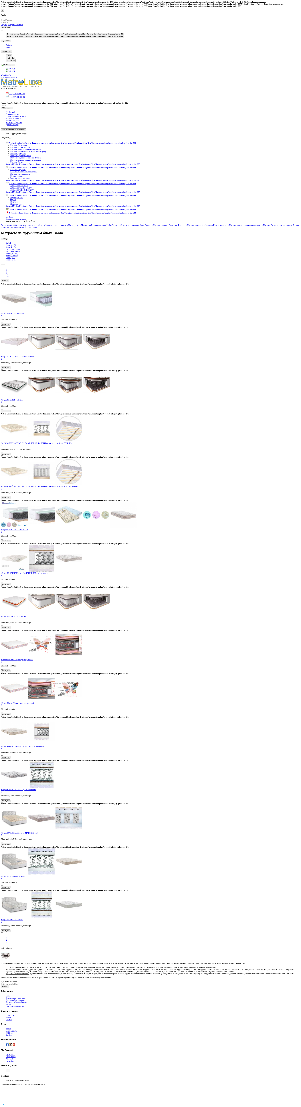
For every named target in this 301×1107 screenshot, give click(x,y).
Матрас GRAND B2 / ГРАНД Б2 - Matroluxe (18, 790)
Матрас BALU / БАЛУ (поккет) (13, 313)
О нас (8, 996)
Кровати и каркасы (13, 118)
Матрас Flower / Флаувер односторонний (17, 703)
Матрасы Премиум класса (20, 156)
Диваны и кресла (12, 120)
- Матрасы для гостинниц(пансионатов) (243, 225)
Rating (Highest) (12, 253)
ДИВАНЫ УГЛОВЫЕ (19, 186)
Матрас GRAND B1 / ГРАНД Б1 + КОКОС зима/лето (22, 746)
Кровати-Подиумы (18, 170)
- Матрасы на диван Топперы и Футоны (167, 225)
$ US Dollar (10, 58)
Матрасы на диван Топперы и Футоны (25, 158)
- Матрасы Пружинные (68, 225)
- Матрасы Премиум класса (214, 225)
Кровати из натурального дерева (23, 172)
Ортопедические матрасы (16, 116)
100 (7, 276)
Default (8, 243)
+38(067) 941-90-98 (17, 97)
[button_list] (2, 264)
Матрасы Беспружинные (20, 147)
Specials (9, 1035)
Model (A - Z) (11, 258)
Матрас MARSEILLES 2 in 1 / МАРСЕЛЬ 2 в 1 (19, 833)
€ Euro (9, 55)
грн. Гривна (11, 60)
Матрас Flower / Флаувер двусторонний (17, 660)
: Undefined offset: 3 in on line (65, 34)
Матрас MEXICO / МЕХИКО (13, 876)
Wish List (9, 1059)
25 (7, 270)
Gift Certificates (11, 1031)
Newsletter (10, 1061)
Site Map (9, 1020)
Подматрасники (16, 198)
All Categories (11, 112)
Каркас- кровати (17, 176)
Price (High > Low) (13, 251)
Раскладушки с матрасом (20, 178)
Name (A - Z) (11, 245)
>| (6, 944)
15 (7, 268)
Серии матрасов (12, 114)
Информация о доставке (15, 998)
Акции (8, 1004)
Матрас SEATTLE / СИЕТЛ (12, 400)
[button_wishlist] (2, 322)
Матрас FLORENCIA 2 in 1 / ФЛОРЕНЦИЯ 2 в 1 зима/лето (24, 573)
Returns (8, 1017)
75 (7, 274)
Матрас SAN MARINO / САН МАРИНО (17, 357)
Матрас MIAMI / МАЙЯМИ (12, 920)
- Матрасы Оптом (268, 225)
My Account (10, 1055)
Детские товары (12, 125)
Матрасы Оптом (16, 162)
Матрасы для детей (18, 154)
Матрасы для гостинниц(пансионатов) (25, 160)
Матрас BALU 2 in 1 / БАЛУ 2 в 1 (14, 530)
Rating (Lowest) (12, 256)
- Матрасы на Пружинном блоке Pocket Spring (98, 225)
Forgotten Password (15, 25)
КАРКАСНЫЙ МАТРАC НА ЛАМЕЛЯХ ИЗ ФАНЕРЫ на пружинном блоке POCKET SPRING (40, 486)
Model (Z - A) (11, 260)
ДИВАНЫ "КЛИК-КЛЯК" (21, 188)
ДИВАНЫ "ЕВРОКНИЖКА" (22, 190)
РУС (13, 69)
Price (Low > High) (13, 249)
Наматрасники (16, 204)
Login (8, 47)
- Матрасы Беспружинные (46, 225)
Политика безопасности (15, 1000)
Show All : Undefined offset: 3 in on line (73, 164)
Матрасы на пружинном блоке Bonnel (25, 149)
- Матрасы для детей (194, 225)
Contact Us (10, 1015)
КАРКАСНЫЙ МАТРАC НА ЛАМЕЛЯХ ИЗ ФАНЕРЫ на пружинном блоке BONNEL (36, 443)
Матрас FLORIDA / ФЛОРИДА (13, 616)
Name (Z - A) (11, 247)
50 (7, 272)
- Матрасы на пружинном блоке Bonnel (133, 225)
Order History (11, 1057)
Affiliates (9, 1033)
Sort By (4, 239)
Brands (8, 1029)
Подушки (14, 202)
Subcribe (5, 986)
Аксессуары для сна (14, 123)
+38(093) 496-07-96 (17, 94)
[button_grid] (4, 264)
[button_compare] (2, 325)
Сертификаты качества (15, 1006)
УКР (13, 71)
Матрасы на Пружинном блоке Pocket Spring (28, 151)
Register (4, 25)
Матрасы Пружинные (19, 145)
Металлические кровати (20, 174)
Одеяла (13, 200)
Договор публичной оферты (17, 1002)
